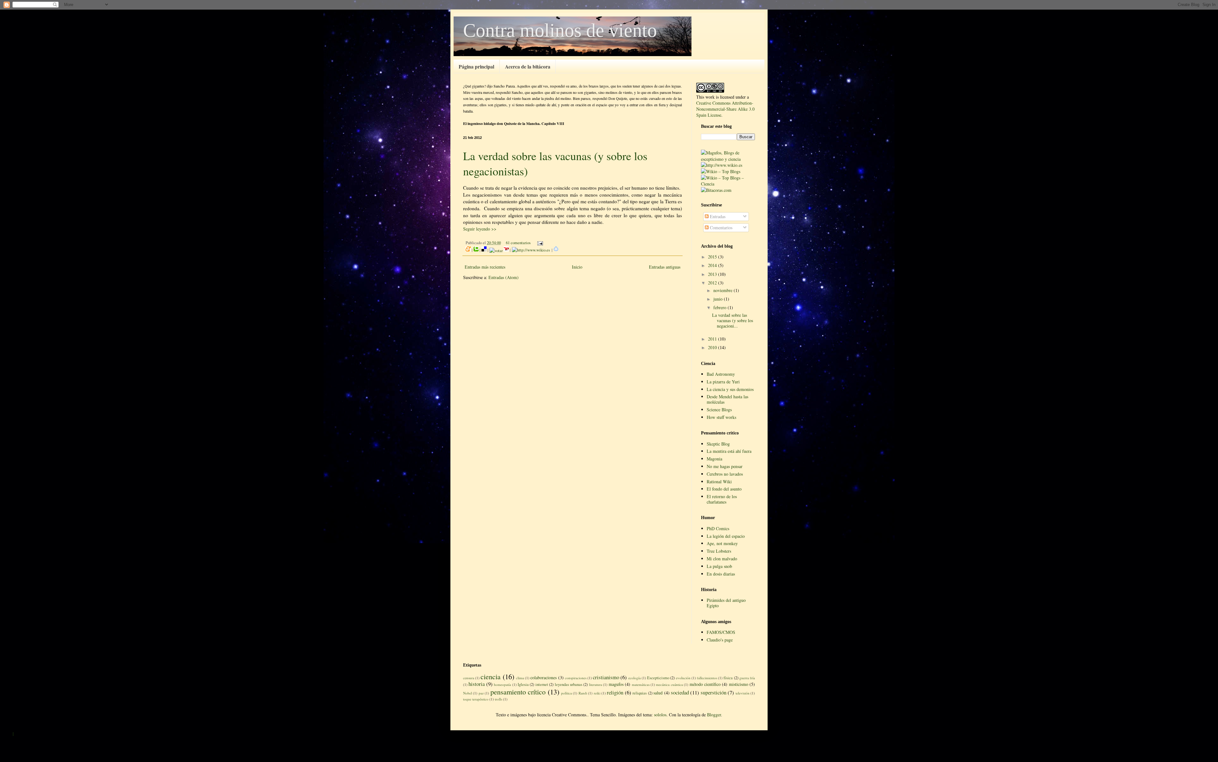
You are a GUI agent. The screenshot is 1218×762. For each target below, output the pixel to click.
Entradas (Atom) (503, 277)
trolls (498, 699)
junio (718, 299)
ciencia (491, 676)
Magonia (714, 459)
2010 (713, 347)
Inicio (577, 267)
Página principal (476, 66)
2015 (713, 257)
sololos (660, 715)
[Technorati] (476, 250)
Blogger (714, 715)
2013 (713, 274)
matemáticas (641, 684)
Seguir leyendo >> (479, 229)
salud (658, 693)
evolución (683, 677)
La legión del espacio (726, 536)
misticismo (738, 684)
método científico (705, 684)
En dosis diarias (721, 574)
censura (468, 677)
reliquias (639, 693)
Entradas (717, 216)
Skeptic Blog (718, 444)
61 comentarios (518, 242)
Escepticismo (658, 678)
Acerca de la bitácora (527, 66)
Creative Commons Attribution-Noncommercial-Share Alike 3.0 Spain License (725, 109)
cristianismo (606, 677)
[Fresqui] (556, 250)
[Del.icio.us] (484, 250)
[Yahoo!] (506, 250)
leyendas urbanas (568, 684)
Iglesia (523, 684)
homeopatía (502, 684)
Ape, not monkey (722, 543)
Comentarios (720, 228)
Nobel (467, 693)
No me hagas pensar (725, 466)
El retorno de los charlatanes (722, 499)
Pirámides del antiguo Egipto (726, 603)
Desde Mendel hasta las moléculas (727, 399)
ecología (634, 677)
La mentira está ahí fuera (729, 451)
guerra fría (747, 677)
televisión (743, 693)
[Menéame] (468, 250)
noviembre (723, 290)
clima (520, 677)
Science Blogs (719, 410)
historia (476, 683)
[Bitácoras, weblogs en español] (716, 190)
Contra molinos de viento (560, 30)
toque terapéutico (475, 699)
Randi (583, 693)
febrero (720, 307)
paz (481, 693)
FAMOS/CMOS (721, 632)
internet (541, 684)
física (728, 678)
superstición (713, 692)
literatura (595, 684)
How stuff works (721, 417)
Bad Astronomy (721, 374)
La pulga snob (719, 566)
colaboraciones (543, 677)
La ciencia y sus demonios (730, 389)
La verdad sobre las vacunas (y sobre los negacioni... (732, 320)
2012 (713, 283)
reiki (597, 693)
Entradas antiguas (664, 267)
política (566, 693)
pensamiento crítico (518, 691)
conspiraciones (575, 677)
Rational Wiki (719, 482)
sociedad (680, 692)
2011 (713, 339)
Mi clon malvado (722, 559)
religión (615, 692)
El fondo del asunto (724, 489)
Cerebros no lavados (725, 474)
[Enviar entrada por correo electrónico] (539, 242)
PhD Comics (718, 528)
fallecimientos (707, 677)
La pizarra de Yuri (723, 382)
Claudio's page (720, 640)
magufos (616, 684)
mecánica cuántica (669, 684)
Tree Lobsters (719, 551)
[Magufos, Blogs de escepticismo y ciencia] (728, 159)
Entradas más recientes (485, 267)
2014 (713, 265)
